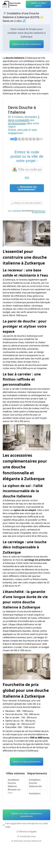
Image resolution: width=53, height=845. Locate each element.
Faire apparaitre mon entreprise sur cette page (26, 825)
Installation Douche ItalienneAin (35, 783)
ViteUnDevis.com (39, 211)
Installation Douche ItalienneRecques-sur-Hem (14, 786)
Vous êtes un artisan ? (39, 212)
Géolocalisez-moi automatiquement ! (27, 188)
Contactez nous (28, 836)
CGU (9, 211)
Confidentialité (16, 211)
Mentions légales (28, 831)
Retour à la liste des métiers (27, 203)
